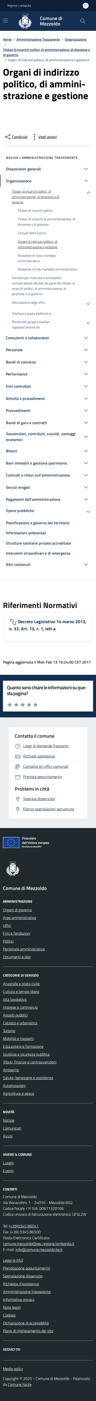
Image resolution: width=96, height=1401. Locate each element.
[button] (48, 169)
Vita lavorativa (15, 999)
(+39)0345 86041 (24, 1226)
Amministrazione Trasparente (38, 39)
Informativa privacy (18, 1299)
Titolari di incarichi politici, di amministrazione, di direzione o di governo (46, 52)
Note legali (12, 1307)
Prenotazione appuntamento (26, 1268)
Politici (8, 941)
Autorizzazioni (14, 1085)
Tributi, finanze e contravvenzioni (29, 1062)
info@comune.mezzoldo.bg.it (39, 1249)
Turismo (9, 1031)
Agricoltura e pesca (18, 1093)
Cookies (9, 1315)
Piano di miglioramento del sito (28, 1331)
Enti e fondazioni (16, 933)
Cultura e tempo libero (21, 991)
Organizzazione (76, 39)
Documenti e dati (17, 957)
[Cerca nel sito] (83, 21)
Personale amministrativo (24, 949)
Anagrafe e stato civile (21, 984)
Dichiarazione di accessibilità (26, 1323)
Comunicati (12, 1128)
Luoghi (8, 1163)
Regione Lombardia (19, 5)
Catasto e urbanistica (20, 1023)
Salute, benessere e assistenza (28, 1078)
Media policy (13, 1369)
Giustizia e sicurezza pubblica (26, 1054)
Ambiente (11, 1070)
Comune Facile (20, 1384)
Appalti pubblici (15, 1015)
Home (7, 39)
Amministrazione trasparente (27, 1292)
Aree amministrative (19, 918)
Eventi (8, 1171)
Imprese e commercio (20, 1007)
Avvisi (8, 1136)
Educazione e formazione (23, 1046)
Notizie (8, 1120)
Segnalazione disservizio (22, 1276)
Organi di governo (17, 910)
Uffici (7, 925)
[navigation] (5, 20)
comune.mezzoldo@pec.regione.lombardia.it (38, 1244)
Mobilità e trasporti (18, 1038)
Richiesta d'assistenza (21, 1284)
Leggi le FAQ (13, 1260)
